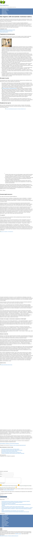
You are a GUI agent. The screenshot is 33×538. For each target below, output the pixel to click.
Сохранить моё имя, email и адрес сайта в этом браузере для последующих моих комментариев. (16, 491)
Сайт (0, 476)
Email (1, 474)
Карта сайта (2, 535)
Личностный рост (4, 13)
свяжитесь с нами (18, 533)
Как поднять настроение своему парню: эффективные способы (12, 450)
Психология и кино (5, 519)
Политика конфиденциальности (13, 535)
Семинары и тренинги (5, 522)
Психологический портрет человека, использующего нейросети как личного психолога (16, 501)
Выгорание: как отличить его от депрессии (8, 503)
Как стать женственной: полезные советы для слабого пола (11, 452)
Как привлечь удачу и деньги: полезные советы (9, 451)
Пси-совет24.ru (4, 5)
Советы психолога (5, 523)
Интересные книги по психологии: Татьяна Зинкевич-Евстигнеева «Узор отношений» (15, 511)
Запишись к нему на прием (14, 445)
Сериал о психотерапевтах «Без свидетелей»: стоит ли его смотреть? (13, 510)
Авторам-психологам (5, 525)
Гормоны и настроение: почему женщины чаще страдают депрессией (13, 453)
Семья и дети (4, 520)
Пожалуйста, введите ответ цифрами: (6, 493)
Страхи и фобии (4, 524)
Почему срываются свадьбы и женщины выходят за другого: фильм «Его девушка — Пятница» (17, 507)
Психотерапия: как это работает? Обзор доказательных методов (12, 502)
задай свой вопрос (23, 445)
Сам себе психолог (5, 521)
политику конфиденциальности (9, 489)
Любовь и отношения (5, 518)
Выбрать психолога (5, 14)
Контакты (6, 535)
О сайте (3, 526)
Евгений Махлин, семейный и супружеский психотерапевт (9, 443)
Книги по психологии (5, 517)
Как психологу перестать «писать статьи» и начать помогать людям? (13, 506)
